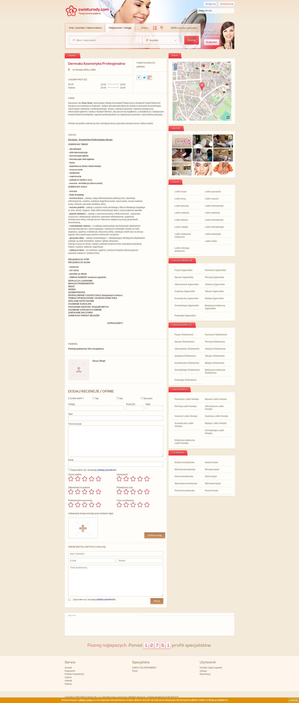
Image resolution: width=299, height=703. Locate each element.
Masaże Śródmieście (184, 342)
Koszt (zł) (130, 404)
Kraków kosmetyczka (184, 462)
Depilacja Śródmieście (185, 356)
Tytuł (70, 414)
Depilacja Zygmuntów (185, 291)
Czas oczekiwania (125, 500)
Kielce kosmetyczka (184, 476)
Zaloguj (203, 671)
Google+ (149, 77)
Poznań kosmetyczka (184, 490)
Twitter (144, 77)
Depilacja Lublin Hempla (216, 416)
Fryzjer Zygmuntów (183, 270)
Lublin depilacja (212, 213)
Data (148, 404)
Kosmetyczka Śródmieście (187, 363)
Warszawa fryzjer (213, 483)
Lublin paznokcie (213, 191)
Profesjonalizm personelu (80, 500)
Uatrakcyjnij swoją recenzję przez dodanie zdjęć (91, 513)
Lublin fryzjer (181, 191)
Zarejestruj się (226, 4)
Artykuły (68, 680)
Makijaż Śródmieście (214, 363)
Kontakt (68, 667)
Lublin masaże (212, 199)
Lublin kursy (180, 199)
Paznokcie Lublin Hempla (187, 399)
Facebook (139, 77)
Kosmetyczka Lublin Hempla (184, 424)
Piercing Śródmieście (215, 342)
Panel (135, 671)
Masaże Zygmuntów (184, 277)
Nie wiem (147, 398)
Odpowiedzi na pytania (79, 487)
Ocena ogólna (74, 474)
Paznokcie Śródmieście (216, 334)
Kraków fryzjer (211, 462)
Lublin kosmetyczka (214, 220)
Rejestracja (205, 674)
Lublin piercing (182, 206)
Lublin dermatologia (214, 227)
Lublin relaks (211, 241)
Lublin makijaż (181, 227)
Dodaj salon (211, 42)
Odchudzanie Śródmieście (187, 349)
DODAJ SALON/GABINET (144, 667)
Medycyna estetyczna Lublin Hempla (185, 441)
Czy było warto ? (76, 398)
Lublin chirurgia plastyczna (182, 249)
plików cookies (86, 700)
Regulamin (70, 671)
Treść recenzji (74, 424)
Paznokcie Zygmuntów (215, 270)
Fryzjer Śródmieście (184, 334)
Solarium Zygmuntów (215, 284)
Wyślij (157, 601)
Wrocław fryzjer (212, 469)
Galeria (68, 677)
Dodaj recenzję (155, 535)
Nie (121, 398)
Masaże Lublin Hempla (216, 399)
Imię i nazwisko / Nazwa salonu (85, 27)
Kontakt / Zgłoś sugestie (211, 667)
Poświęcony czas (125, 487)
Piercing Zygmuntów (214, 277)
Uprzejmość (122, 474)
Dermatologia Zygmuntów (187, 305)
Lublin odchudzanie (214, 206)
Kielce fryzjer (211, 476)
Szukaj (192, 40)
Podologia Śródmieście (186, 380)
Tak (96, 398)
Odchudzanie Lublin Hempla (214, 407)
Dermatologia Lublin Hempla (214, 432)
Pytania (68, 684)
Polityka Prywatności (74, 674)
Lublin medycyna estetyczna (183, 235)
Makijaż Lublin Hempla (215, 423)
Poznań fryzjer (211, 490)
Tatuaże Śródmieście (215, 356)
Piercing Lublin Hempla (186, 406)
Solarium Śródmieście (215, 349)
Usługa (71, 404)
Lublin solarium (182, 213)
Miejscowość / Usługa (120, 27)
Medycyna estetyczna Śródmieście (215, 371)
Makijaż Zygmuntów (214, 298)
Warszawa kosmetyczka (186, 483)
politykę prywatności (106, 470)
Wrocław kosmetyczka (185, 469)
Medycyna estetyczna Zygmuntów (215, 307)
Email (71, 460)
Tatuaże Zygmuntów (214, 291)
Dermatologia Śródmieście (187, 370)
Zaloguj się (210, 4)
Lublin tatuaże (181, 220)
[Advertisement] (149, 625)
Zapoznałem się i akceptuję (93, 470)
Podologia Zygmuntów (185, 315)
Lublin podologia (213, 234)
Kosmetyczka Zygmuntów (186, 298)
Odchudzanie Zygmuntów (187, 284)
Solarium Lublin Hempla (186, 416)
